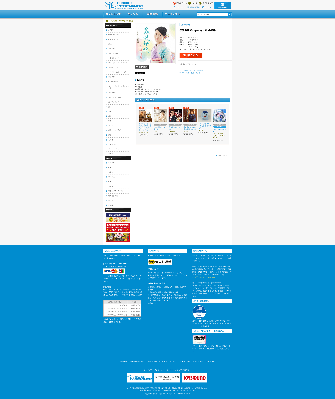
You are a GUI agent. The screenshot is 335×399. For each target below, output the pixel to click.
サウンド (111, 125)
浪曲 (109, 111)
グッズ (110, 200)
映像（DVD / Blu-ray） (116, 191)
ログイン (207, 7)
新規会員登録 (194, 7)
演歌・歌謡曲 (113, 53)
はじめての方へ (180, 3)
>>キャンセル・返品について (190, 73)
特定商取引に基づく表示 (157, 361)
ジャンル (133, 14)
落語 (109, 107)
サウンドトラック (114, 149)
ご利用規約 (123, 361)
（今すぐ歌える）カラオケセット (118, 87)
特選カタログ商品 (114, 130)
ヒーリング (112, 144)
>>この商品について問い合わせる (191, 70)
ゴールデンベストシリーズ (117, 63)
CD (109, 167)
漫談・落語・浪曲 (114, 97)
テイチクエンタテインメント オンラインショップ (124, 5)
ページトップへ (222, 155)
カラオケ (111, 77)
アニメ (110, 154)
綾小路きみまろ (113, 102)
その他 (110, 140)
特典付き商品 (113, 196)
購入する (191, 55)
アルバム (111, 177)
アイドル (111, 49)
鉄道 (109, 116)
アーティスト (172, 14)
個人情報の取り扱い (137, 361)
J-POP (110, 30)
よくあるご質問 (184, 361)
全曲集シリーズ (113, 58)
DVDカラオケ (113, 81)
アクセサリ (112, 93)
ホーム (107, 21)
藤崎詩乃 (186, 24)
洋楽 (109, 135)
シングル (111, 163)
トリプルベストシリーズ (117, 72)
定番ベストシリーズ (115, 67)
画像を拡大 (142, 67)
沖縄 (109, 44)
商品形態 (152, 14)
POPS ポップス (113, 35)
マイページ (180, 7)
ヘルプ (192, 3)
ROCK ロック (113, 39)
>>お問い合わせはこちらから (203, 277)
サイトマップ (206, 3)
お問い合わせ (198, 361)
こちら (155, 303)
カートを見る (222, 5)
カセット (111, 172)
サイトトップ (113, 14)
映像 (109, 121)
